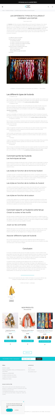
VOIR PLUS (27, 352)
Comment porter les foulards (15, 39)
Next (52, 320)
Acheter (11, 300)
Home (3, 10)
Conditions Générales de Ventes (9, 375)
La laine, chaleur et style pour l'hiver (38, 117)
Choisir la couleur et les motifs (16, 48)
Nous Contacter (31, 369)
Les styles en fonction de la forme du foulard (19, 42)
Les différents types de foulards (15, 37)
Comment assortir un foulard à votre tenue (18, 46)
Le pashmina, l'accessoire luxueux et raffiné (33, 149)
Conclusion (11, 52)
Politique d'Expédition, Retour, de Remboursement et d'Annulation (13, 370)
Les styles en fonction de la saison (17, 45)
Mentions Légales (6, 368)
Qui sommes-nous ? (32, 371)
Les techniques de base (15, 40)
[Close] (23, 401)
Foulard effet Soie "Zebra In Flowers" (45, 330)
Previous (3, 320)
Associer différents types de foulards (18, 50)
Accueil (29, 368)
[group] (10, 332)
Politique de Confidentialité (8, 373)
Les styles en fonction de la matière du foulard (20, 43)
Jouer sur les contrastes (15, 49)
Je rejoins (39, 359)
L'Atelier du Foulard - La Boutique (27, 283)
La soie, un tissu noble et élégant (31, 102)
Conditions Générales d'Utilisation (9, 377)
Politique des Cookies (7, 378)
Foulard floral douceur (10, 330)
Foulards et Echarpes (9, 10)
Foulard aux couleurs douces (27, 330)
